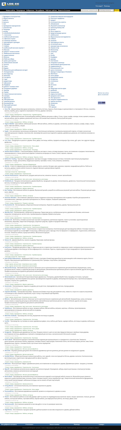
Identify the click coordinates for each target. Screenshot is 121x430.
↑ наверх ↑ (101, 424)
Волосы (6, 57)
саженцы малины (10, 40)
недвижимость (56, 66)
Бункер (6, 90)
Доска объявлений (103, 94)
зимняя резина (9, 101)
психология (55, 92)
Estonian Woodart (10, 197)
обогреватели (9, 99)
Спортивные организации (29, 266)
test (4, 24)
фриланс (7, 98)
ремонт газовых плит (11, 86)
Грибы (6, 92)
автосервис (8, 107)
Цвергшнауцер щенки (58, 33)
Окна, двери (35, 146)
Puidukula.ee (9, 181)
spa (52, 86)
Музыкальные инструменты (61, 37)
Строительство (27, 114)
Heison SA (8, 240)
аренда (53, 59)
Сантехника (35, 367)
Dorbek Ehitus (9, 356)
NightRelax (8, 410)
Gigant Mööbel (9, 124)
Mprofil (7, 369)
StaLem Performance (11, 175)
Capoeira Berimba (10, 292)
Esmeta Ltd (8, 220)
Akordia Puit (9, 212)
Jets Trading (8, 190)
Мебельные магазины (12, 53)
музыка (6, 22)
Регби (53, 55)
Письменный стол (57, 68)
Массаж (6, 50)
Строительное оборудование (40, 227)
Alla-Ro (7, 166)
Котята (6, 64)
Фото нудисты (56, 31)
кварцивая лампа (57, 77)
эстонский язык (56, 44)
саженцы (54, 51)
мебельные (55, 35)
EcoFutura (8, 247)
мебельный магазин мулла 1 (14, 48)
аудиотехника (9, 55)
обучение (7, 83)
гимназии (7, 35)
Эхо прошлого (55, 98)
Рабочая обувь (9, 59)
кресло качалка (56, 101)
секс (52, 83)
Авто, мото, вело (27, 179)
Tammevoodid (9, 404)
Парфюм (7, 85)
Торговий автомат (10, 105)
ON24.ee (7, 116)
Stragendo (8, 332)
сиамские (54, 103)
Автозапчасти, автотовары (40, 179)
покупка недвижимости (59, 99)
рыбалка (54, 90)
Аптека (53, 29)
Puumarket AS (9, 205)
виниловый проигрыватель (60, 64)
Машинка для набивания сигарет (16, 70)
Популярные (20, 10)
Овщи (53, 105)
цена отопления (56, 70)
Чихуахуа (6, 29)
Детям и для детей (28, 354)
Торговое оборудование (29, 164)
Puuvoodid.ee (9, 391)
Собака (6, 46)
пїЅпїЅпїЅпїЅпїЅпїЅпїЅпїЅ (12, 33)
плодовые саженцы (57, 63)
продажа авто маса (57, 96)
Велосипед (54, 50)
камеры (7, 96)
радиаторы (8, 81)
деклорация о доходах (12, 42)
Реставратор (8, 74)
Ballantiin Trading (10, 159)
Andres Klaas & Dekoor (12, 151)
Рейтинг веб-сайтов (103, 93)
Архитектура (21, 171)
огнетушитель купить (58, 22)
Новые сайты (10, 10)
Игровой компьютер (58, 26)
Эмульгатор (55, 48)
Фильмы (7, 75)
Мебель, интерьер (28, 122)
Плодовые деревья (10, 88)
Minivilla (7, 350)
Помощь (107, 6)
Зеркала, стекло (38, 157)
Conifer (7, 321)
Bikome (7, 299)
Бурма (6, 68)
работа (5, 20)
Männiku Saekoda (11, 315)
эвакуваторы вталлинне (59, 46)
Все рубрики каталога (9, 424)
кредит (53, 20)
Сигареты (7, 77)
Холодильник (9, 72)
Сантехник (54, 61)
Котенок (53, 85)
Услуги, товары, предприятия (13, 114)
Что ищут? (99, 6)
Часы (6, 66)
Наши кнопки (54, 424)
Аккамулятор (8, 103)
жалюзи (53, 40)
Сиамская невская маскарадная (62, 16)
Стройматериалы (37, 114)
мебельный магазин (11, 37)
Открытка (54, 79)
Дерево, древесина (28, 188)
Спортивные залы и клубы (29, 264)
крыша (53, 107)
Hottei (7, 397)
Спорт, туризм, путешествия (13, 264)
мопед (5, 31)
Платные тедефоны (57, 18)
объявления (55, 24)
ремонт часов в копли (11, 51)
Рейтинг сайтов (51, 10)
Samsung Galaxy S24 (57, 28)
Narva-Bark (8, 339)
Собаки (53, 39)
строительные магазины (13, 94)
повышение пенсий (11, 63)
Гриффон (54, 57)
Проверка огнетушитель (11, 16)
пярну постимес (56, 94)
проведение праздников (11, 26)
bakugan (7, 44)
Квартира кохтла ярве (58, 88)
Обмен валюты (8, 18)
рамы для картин (10, 61)
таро (5, 79)
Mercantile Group (10, 268)
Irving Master (9, 386)
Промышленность (28, 384)
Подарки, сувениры (28, 203)
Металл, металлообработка (30, 349)
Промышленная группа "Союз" (15, 229)
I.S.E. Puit (8, 140)
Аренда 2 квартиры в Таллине (61, 72)
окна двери (55, 75)
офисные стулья (9, 39)
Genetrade (8, 286)
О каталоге (29, 424)
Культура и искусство (11, 171)
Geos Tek (7, 109)
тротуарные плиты (57, 42)
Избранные (30, 10)
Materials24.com (10, 277)
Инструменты (36, 225)
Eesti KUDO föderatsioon (13, 258)
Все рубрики (40, 10)
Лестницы (35, 149)
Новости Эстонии (64, 10)
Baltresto (8, 363)
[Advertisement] (57, 4)
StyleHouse (8, 308)
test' (52, 53)
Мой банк (54, 74)
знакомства (7, 28)
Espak (6, 131)
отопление (54, 81)
